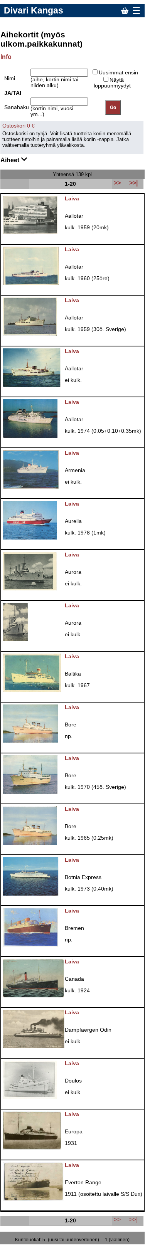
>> (117, 1219)
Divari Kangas (33, 10)
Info (6, 57)
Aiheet (10, 160)
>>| (133, 1219)
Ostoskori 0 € (18, 126)
